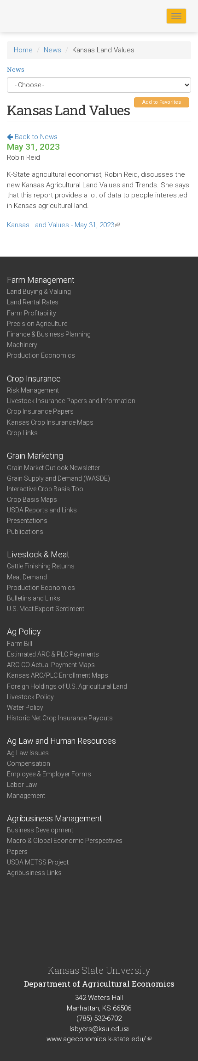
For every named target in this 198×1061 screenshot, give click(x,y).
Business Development (40, 830)
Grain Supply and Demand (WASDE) (58, 478)
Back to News (35, 137)
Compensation (28, 763)
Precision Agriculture (37, 323)
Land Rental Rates (32, 302)
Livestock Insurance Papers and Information (71, 400)
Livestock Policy (30, 697)
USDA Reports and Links (42, 510)
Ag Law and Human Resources (61, 741)
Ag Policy (24, 631)
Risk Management (33, 390)
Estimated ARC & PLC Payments (53, 654)
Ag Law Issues (28, 753)
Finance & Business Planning (49, 334)
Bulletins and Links (33, 598)
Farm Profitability (31, 313)
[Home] (36, 16)
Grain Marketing (35, 455)
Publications (25, 531)
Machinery (22, 344)
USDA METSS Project (38, 862)
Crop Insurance (34, 378)
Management (26, 795)
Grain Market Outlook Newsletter (53, 468)
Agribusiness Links (34, 872)
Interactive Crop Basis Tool (46, 489)
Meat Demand (27, 577)
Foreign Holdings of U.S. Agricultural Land (67, 686)
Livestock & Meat (38, 554)
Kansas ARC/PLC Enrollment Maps (57, 675)
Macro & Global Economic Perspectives (64, 840)
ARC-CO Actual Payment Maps (51, 664)
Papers (17, 851)
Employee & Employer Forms (49, 774)
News (52, 50)
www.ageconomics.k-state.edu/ (99, 1039)
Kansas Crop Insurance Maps (50, 422)
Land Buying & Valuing (39, 291)
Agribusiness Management (54, 818)
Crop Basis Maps (32, 499)
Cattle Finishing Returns (41, 566)
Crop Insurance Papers (40, 411)
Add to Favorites (161, 102)
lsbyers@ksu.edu (99, 1029)
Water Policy (25, 707)
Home (23, 50)
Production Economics (41, 355)
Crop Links (22, 433)
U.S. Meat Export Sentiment (45, 608)
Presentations (27, 520)
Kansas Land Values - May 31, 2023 (63, 225)
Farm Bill (19, 643)
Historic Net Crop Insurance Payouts (60, 718)
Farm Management (41, 280)
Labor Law (22, 784)
